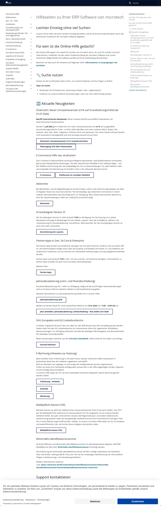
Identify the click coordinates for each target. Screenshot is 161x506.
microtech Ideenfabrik (78, 338)
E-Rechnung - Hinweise (50, 381)
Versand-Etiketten (48, 344)
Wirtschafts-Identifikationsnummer (73, 447)
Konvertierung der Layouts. (52, 232)
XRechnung (45, 396)
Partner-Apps (46, 272)
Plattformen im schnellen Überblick (74, 175)
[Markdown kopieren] (123, 13)
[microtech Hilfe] (8, 3)
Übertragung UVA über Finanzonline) (56, 146)
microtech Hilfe (12, 14)
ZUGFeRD (44, 389)
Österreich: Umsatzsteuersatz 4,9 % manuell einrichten (64, 141)
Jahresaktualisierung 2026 (51, 299)
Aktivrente (44, 203)
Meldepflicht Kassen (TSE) (51, 430)
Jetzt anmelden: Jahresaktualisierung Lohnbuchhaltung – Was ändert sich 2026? (74, 311)
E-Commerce (45, 175)
